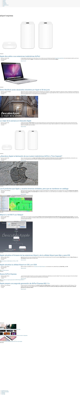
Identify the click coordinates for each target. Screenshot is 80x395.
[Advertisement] (26, 10)
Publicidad (3, 392)
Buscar (4, 1)
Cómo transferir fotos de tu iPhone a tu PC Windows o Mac (10, 329)
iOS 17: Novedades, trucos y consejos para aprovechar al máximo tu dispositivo (13, 335)
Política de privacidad (5, 391)
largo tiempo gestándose (59, 58)
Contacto (4, 2)
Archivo (4, 0)
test (3, 6)
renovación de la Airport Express (39, 266)
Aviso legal (3, 393)
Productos (5, 3)
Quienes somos (5, 4)
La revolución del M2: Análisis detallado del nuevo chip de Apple (11, 341)
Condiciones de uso (4, 390)
